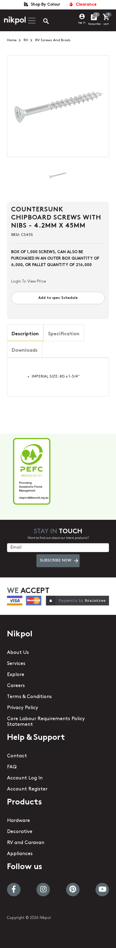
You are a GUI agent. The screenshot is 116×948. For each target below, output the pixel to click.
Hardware (18, 820)
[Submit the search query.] (41, 22)
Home (11, 40)
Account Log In (25, 778)
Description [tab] (25, 334)
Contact (17, 756)
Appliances (20, 854)
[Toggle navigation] (31, 20)
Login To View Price (28, 282)
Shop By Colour (44, 5)
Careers (16, 686)
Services (16, 663)
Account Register (27, 789)
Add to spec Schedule (58, 298)
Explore (15, 674)
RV (26, 40)
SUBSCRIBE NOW (55, 561)
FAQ (11, 767)
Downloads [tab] (24, 350)
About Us (18, 652)
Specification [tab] (64, 334)
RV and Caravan (25, 843)
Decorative (19, 832)
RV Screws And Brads (52, 40)
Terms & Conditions (29, 697)
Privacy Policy (22, 708)
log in (82, 22)
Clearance (85, 5)
